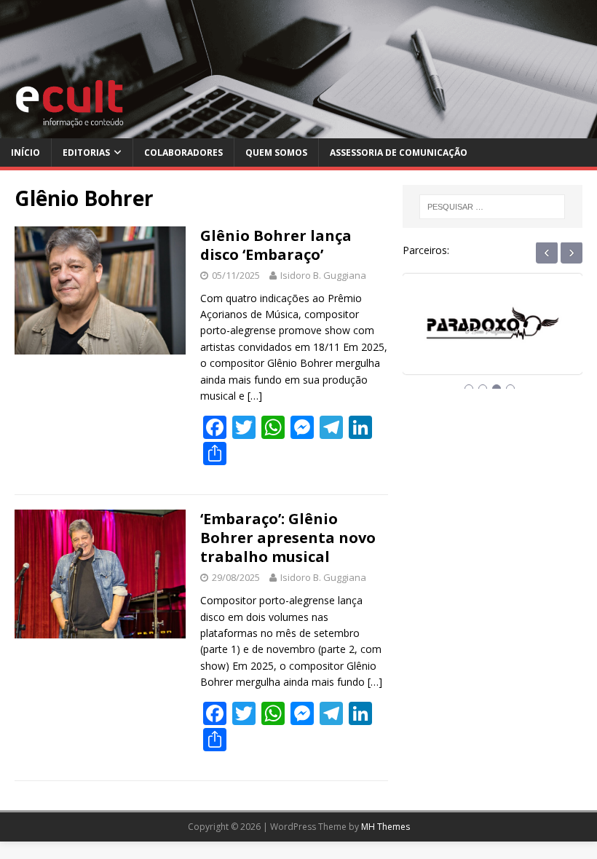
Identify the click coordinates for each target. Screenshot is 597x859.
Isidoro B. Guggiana (323, 275)
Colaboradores (183, 152)
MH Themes (385, 826)
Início (25, 152)
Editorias (86, 152)
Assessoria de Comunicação (398, 152)
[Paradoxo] (492, 337)
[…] (255, 396)
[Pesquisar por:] (492, 206)
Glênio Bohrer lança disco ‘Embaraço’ (276, 245)
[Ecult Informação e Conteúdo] (298, 130)
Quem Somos (276, 152)
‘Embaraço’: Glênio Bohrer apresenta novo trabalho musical (288, 537)
